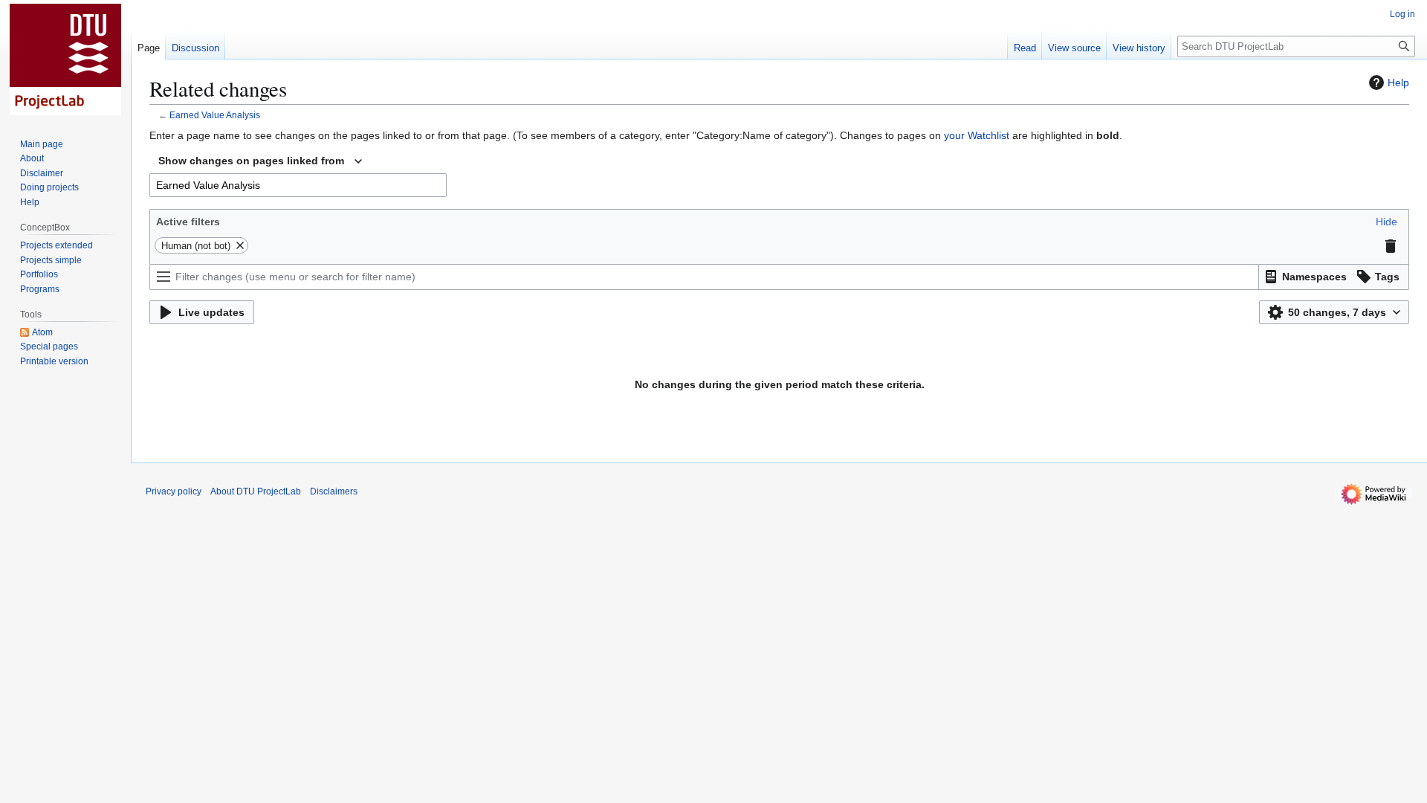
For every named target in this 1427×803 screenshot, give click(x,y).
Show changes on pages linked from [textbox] (251, 161)
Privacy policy (173, 491)
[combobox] (260, 161)
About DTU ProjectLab (255, 491)
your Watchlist (976, 135)
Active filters (188, 222)
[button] (1386, 221)
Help (1398, 82)
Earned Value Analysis (214, 115)
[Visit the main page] (65, 59)
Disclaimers (333, 491)
